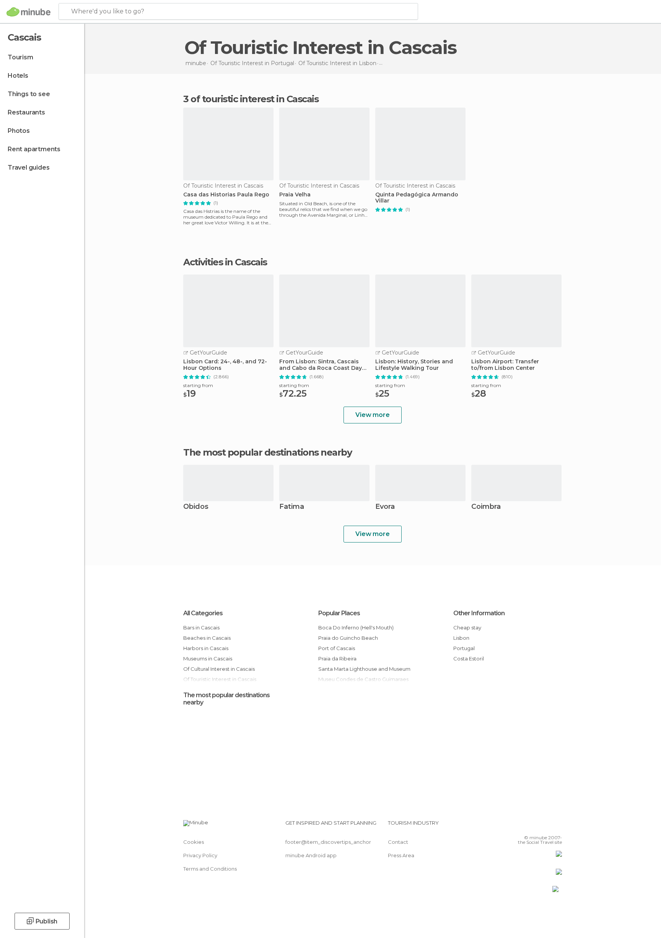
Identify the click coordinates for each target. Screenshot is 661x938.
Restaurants (26, 112)
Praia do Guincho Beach (348, 638)
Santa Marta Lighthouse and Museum (364, 669)
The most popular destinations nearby (267, 452)
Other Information (479, 613)
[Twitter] (531, 826)
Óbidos (195, 507)
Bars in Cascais (201, 627)
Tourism (20, 57)
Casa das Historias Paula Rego (226, 194)
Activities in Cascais (225, 262)
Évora (385, 507)
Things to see (29, 94)
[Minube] (28, 12)
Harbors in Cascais (205, 648)
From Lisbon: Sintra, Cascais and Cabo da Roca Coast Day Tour (320, 364)
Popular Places (339, 613)
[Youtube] (556, 826)
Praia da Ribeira (337, 658)
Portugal (464, 648)
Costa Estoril (468, 658)
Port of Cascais (336, 648)
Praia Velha (295, 194)
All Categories (203, 613)
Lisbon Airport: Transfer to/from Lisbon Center (505, 364)
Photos (19, 130)
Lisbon (461, 638)
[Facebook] (518, 826)
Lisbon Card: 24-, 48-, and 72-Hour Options (225, 364)
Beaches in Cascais (207, 638)
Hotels (18, 75)
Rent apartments (34, 149)
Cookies (193, 842)
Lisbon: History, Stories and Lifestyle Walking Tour (414, 364)
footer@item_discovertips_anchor (328, 842)
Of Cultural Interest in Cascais (219, 669)
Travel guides (28, 167)
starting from (198, 385)
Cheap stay (467, 627)
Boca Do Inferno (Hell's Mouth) (356, 627)
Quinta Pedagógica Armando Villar (416, 197)
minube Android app (311, 855)
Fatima (291, 507)
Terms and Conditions (210, 869)
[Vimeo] (543, 826)
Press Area (401, 855)
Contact (398, 842)
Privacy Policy (200, 855)
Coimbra (486, 507)
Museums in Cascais (207, 658)
